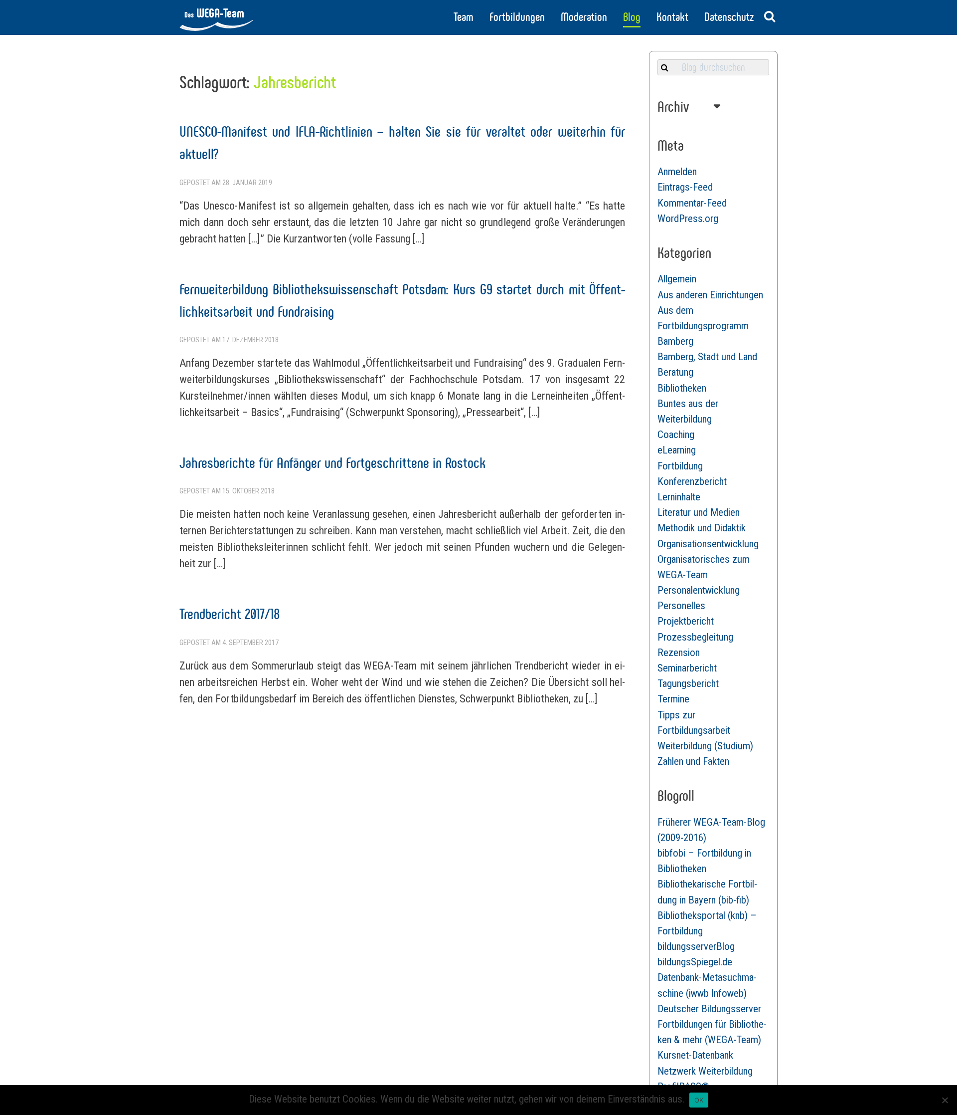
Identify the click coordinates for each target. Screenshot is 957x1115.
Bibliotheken (681, 388)
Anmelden (677, 172)
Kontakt (672, 16)
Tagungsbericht (688, 683)
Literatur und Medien (698, 512)
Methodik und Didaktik (701, 528)
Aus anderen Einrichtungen (710, 295)
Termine (673, 699)
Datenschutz (729, 16)
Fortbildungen (517, 16)
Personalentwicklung (698, 590)
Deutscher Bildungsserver (709, 1009)
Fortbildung (680, 466)
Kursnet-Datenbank (695, 1055)
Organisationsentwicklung (708, 544)
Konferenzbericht (692, 481)
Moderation (584, 16)
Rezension (678, 653)
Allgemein (676, 279)
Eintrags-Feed (685, 187)
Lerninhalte (678, 497)
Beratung (675, 372)
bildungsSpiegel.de (694, 962)
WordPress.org (687, 218)
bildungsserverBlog (696, 946)
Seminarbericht (687, 668)
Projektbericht (685, 621)
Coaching (675, 435)
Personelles (681, 606)
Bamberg (675, 341)
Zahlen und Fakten (693, 761)
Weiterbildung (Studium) (705, 746)
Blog (631, 16)
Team (464, 16)
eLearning (676, 450)
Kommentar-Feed (692, 203)
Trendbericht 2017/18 (229, 614)
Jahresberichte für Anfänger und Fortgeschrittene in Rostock (332, 462)
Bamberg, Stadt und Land (707, 357)
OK (699, 1100)
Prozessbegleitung (695, 637)
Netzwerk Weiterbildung (705, 1071)
